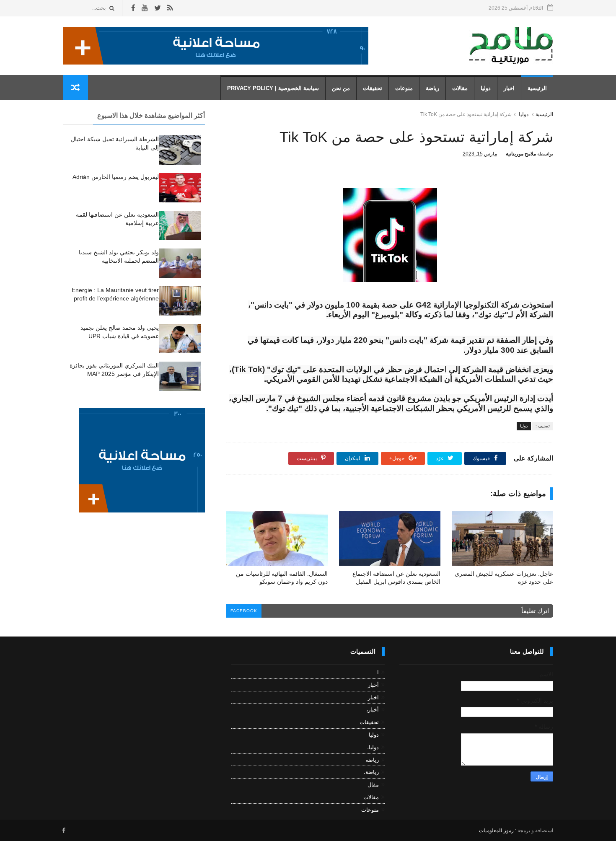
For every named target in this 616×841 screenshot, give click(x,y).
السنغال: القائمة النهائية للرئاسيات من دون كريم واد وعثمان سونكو (282, 577)
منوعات (404, 88)
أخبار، (372, 709)
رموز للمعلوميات (496, 830)
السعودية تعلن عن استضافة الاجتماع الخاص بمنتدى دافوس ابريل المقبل (396, 577)
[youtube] (145, 8)
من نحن (341, 88)
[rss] (170, 8)
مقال (373, 784)
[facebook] (133, 8)
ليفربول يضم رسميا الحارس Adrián (115, 176)
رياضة (432, 88)
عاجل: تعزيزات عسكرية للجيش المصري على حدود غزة (504, 577)
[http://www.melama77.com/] (215, 62)
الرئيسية (537, 88)
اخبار (509, 88)
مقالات (460, 88)
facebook (243, 610)
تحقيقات (372, 88)
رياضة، (371, 772)
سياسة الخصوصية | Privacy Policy (273, 88)
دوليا (486, 88)
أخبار (373, 685)
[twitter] (157, 8)
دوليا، (373, 747)
